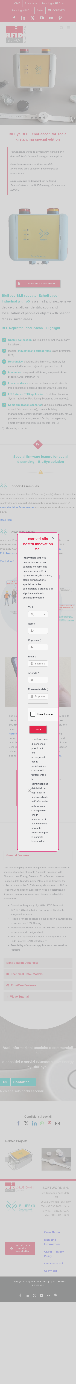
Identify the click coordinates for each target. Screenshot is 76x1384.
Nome (32, 623)
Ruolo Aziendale (38, 689)
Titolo (31, 607)
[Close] (52, 538)
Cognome (34, 640)
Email (32, 656)
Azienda (33, 672)
